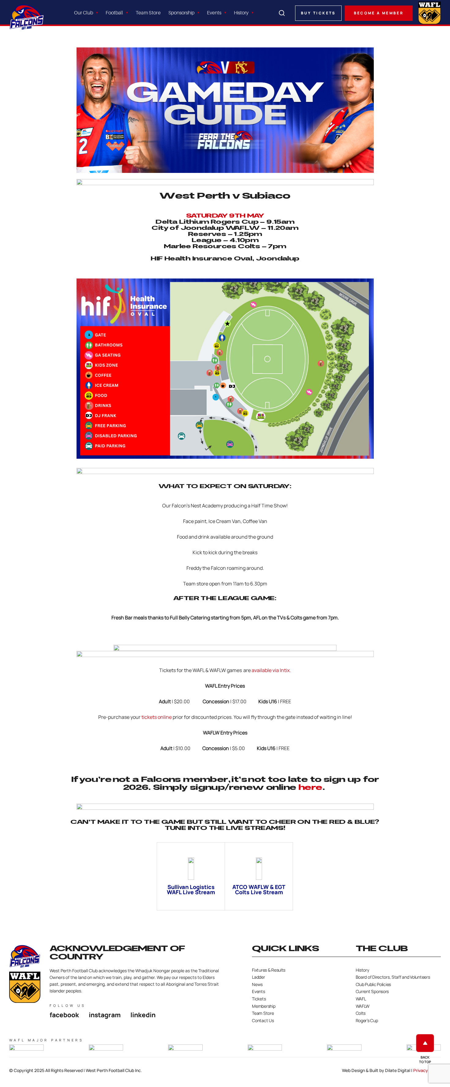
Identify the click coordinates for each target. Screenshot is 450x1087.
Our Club (83, 12)
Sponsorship (181, 12)
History (241, 12)
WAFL (361, 999)
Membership (263, 1006)
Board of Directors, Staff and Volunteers (393, 977)
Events (214, 12)
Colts (361, 1013)
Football (114, 12)
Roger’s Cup (367, 1020)
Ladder (258, 977)
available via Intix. (271, 670)
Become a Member (378, 13)
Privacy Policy (427, 1070)
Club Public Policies (373, 984)
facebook (64, 1014)
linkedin (143, 1014)
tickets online (156, 717)
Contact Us (263, 1020)
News (257, 984)
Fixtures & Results (268, 970)
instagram (105, 1014)
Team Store (148, 12)
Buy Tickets (318, 13)
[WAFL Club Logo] (26, 17)
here (310, 787)
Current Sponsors (372, 991)
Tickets (259, 999)
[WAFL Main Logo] (429, 12)
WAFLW (363, 1006)
